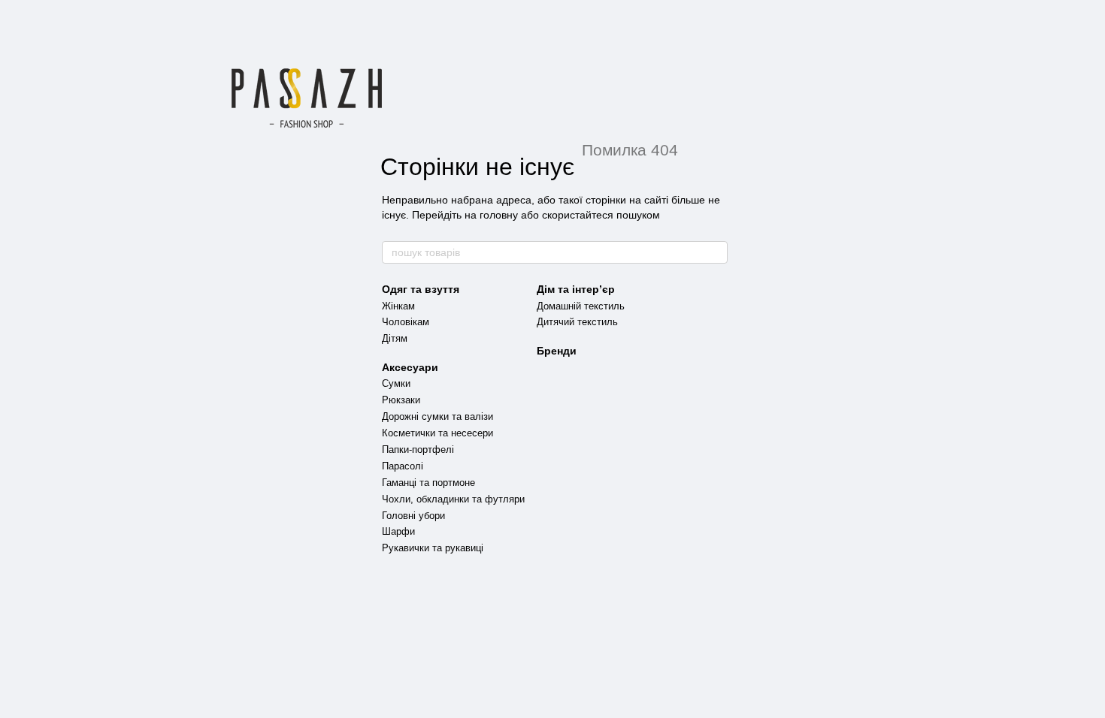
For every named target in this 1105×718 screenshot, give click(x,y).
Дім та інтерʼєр (576, 289)
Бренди (557, 351)
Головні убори (413, 515)
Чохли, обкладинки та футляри (453, 499)
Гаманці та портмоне (428, 482)
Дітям (394, 338)
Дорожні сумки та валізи (437, 416)
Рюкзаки (401, 400)
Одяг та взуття (420, 289)
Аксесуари (410, 367)
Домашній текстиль (581, 306)
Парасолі (402, 466)
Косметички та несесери (437, 433)
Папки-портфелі (418, 449)
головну (499, 215)
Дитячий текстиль (577, 321)
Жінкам (398, 306)
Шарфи (398, 531)
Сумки (396, 383)
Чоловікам (405, 321)
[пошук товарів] (716, 252)
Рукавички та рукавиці (432, 548)
